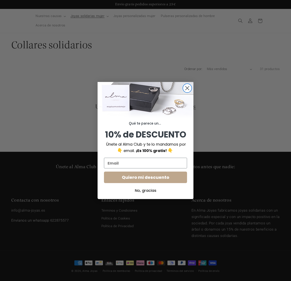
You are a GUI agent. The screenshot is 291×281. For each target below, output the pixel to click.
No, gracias (145, 190)
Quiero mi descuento (145, 177)
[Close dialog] (187, 88)
